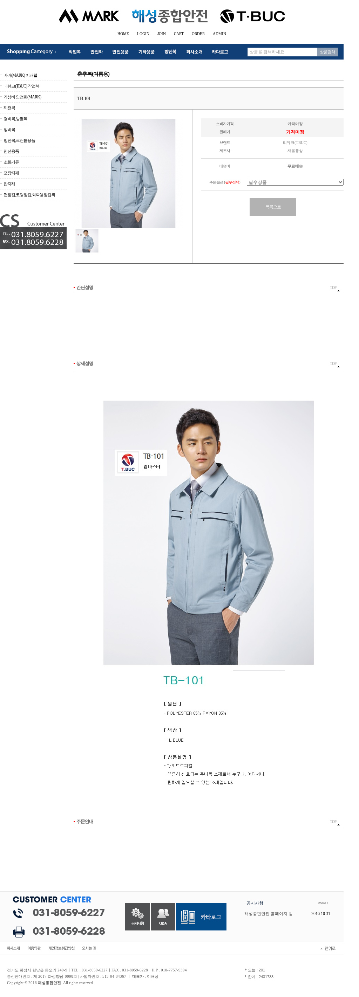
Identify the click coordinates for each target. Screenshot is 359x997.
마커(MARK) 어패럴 (20, 75)
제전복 (9, 107)
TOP (333, 287)
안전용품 (11, 151)
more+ (323, 903)
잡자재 (9, 183)
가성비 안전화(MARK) (22, 97)
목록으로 (273, 207)
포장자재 (11, 173)
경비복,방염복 (15, 118)
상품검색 (327, 51)
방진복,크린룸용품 (19, 140)
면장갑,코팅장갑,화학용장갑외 (29, 194)
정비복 (9, 129)
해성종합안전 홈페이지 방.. (269, 913)
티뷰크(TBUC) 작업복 (21, 86)
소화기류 (11, 162)
